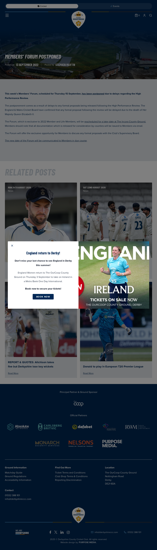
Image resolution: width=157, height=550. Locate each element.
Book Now (43, 296)
